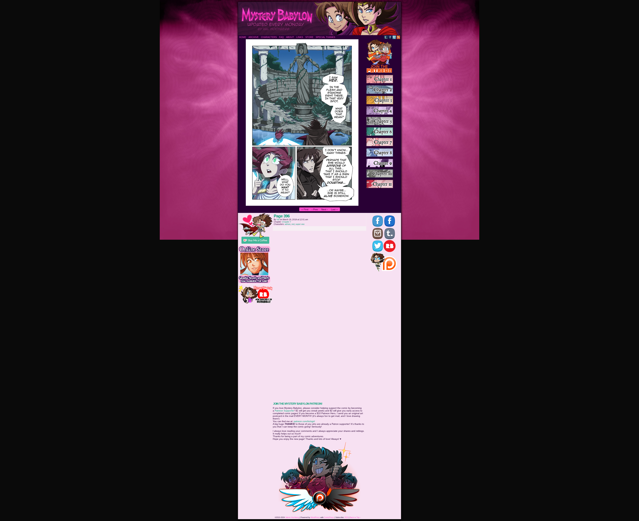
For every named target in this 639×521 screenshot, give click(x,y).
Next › (324, 209)
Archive (253, 37)
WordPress (315, 517)
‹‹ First (304, 209)
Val (278, 219)
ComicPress (329, 517)
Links (299, 37)
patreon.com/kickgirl (304, 421)
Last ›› (334, 209)
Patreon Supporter (284, 410)
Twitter (394, 37)
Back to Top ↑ (355, 517)
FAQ (281, 37)
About (290, 37)
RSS (398, 37)
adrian (288, 224)
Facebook (390, 37)
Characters (269, 37)
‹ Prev (315, 209)
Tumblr (386, 37)
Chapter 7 (286, 222)
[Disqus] (319, 274)
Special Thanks (325, 37)
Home (242, 37)
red (293, 224)
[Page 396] (302, 205)
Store (309, 37)
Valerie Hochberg (292, 517)
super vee (300, 224)
